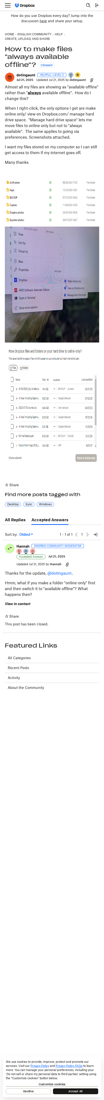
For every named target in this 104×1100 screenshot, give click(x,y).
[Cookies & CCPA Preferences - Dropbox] (52, 1077)
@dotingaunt (59, 573)
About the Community (26, 688)
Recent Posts (18, 668)
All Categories (19, 658)
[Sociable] (26, 551)
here (43, 21)
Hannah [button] (23, 546)
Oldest (25, 534)
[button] (10, 77)
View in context (17, 604)
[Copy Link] (92, 80)
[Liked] (78, 75)
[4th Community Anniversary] (19, 551)
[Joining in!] (71, 75)
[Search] (88, 5)
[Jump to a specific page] (95, 534)
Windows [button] (45, 504)
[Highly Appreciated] (33, 551)
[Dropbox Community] (25, 5)
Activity (14, 678)
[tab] (15, 520)
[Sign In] (97, 5)
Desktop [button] (13, 504)
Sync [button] (28, 504)
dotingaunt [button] (25, 75)
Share (12, 485)
